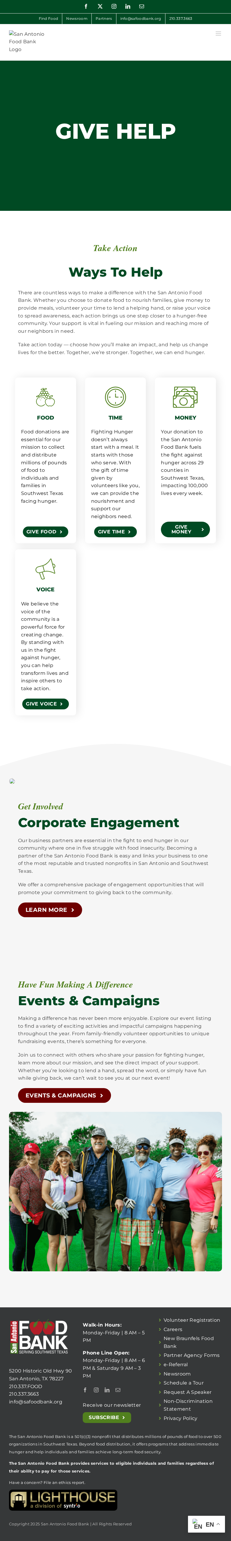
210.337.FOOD (25, 1386)
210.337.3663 (24, 1394)
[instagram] (96, 1390)
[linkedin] (107, 1390)
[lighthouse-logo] (63, 1492)
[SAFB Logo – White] (39, 1318)
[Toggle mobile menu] (219, 33)
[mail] (118, 1390)
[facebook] (85, 1390)
